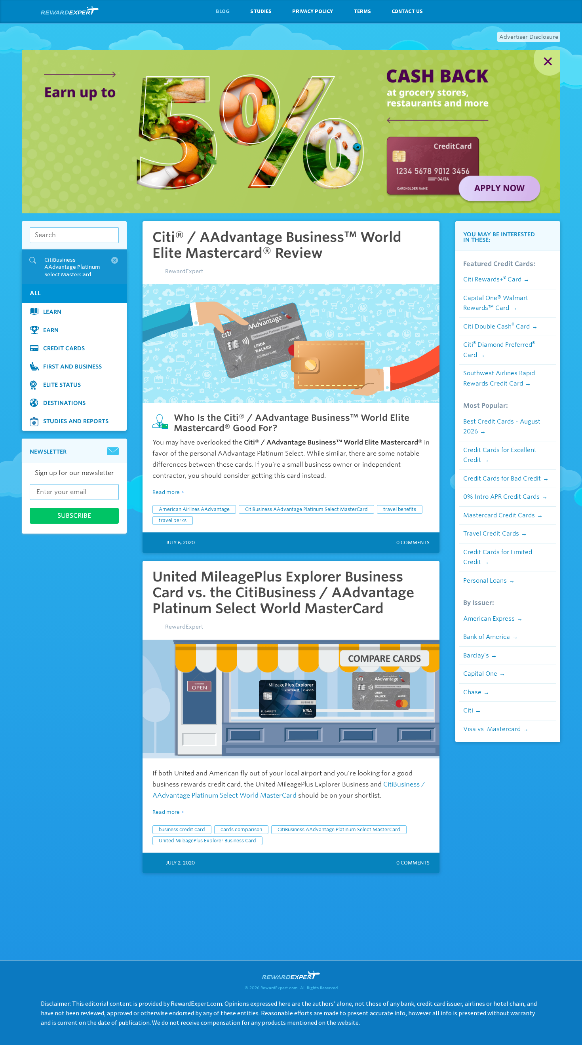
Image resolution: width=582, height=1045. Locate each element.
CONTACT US (407, 11)
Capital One (480, 673)
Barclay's (476, 655)
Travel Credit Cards (491, 533)
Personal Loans (485, 580)
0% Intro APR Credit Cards (501, 496)
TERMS (362, 11)
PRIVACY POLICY (312, 11)
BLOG (223, 11)
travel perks (172, 520)
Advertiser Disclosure (528, 37)
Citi (468, 710)
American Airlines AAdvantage (194, 509)
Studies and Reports (75, 421)
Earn (51, 330)
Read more (166, 492)
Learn (52, 312)
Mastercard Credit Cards (499, 515)
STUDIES (261, 11)
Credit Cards (64, 348)
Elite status (62, 385)
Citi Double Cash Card (496, 326)
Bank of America (486, 636)
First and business (72, 366)
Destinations (64, 403)
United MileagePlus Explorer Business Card (207, 841)
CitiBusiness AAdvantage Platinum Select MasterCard (306, 509)
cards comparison (241, 829)
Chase (472, 692)
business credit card (182, 829)
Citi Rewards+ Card (492, 279)
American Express (489, 618)
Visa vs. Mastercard (492, 729)
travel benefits (399, 509)
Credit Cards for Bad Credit (502, 478)
